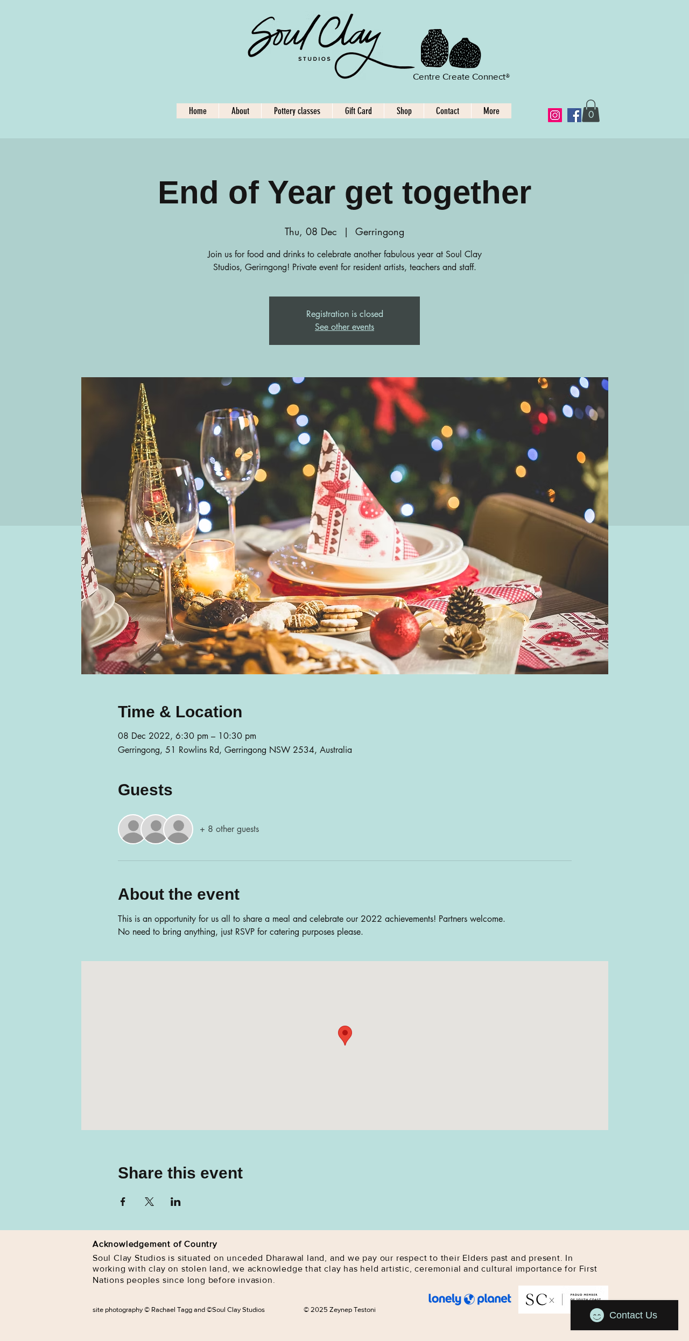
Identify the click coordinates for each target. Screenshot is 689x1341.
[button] (590, 111)
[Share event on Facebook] (123, 1201)
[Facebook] (574, 115)
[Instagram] (555, 115)
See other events (344, 327)
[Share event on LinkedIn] (176, 1201)
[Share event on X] (149, 1201)
